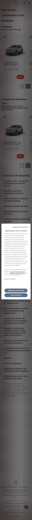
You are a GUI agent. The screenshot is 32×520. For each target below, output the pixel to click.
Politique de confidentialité (9, 278)
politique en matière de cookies (17, 273)
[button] (20, 227)
